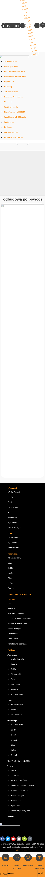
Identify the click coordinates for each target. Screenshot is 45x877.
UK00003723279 (23, 850)
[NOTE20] (5, 857)
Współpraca (28, 865)
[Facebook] (2, 838)
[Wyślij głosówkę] (17, 857)
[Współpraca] (28, 857)
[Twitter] (8, 838)
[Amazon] (30, 838)
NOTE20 (5, 865)
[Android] (24, 838)
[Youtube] (13, 838)
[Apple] (18, 838)
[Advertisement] (22, 173)
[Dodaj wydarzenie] (39, 857)
